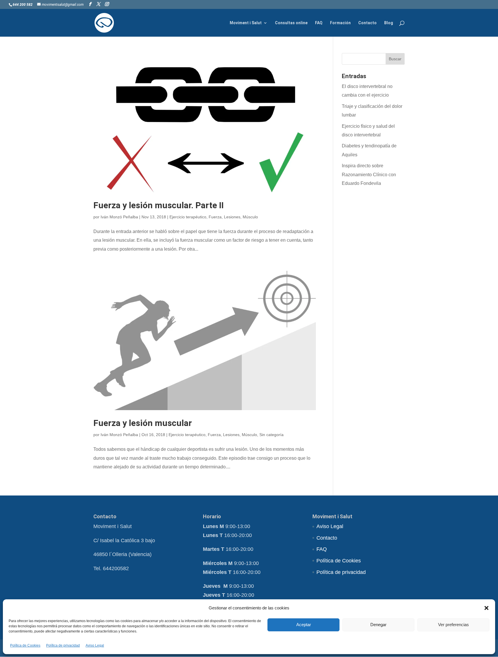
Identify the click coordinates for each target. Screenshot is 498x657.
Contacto (367, 23)
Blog (388, 23)
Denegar (378, 624)
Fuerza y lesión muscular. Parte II (158, 205)
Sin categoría (271, 434)
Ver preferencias (453, 624)
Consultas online (291, 23)
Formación (340, 23)
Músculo (250, 217)
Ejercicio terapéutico (187, 217)
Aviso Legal (95, 645)
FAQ (318, 23)
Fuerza (215, 217)
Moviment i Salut (246, 23)
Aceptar (303, 624)
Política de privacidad (63, 645)
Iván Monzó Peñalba (119, 217)
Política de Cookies (25, 645)
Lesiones (232, 217)
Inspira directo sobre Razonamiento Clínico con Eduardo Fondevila (369, 174)
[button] (486, 608)
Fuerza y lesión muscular (142, 423)
